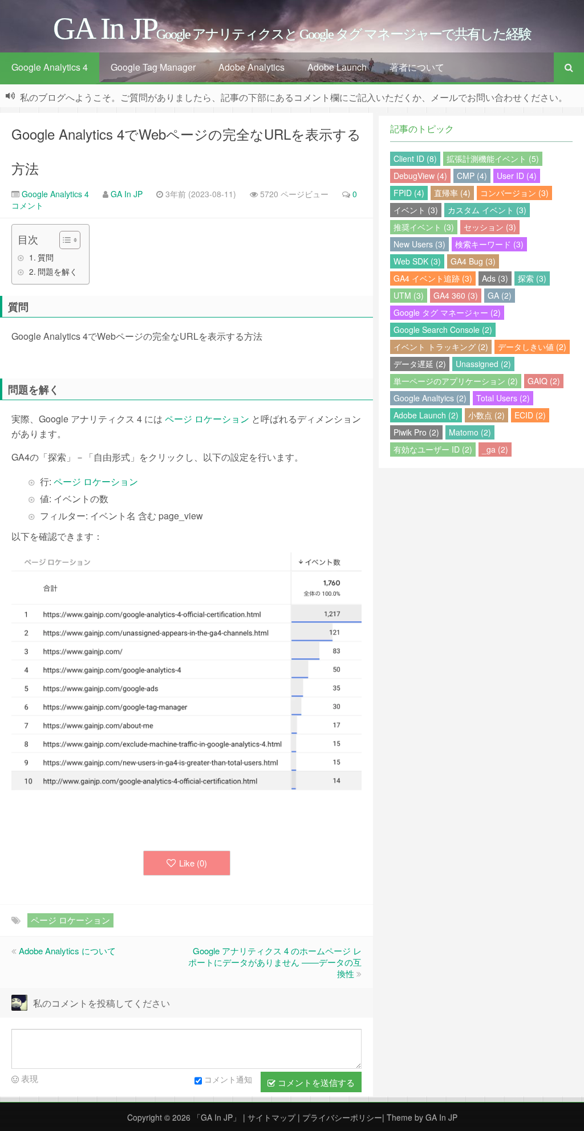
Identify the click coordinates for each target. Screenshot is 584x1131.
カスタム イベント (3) (487, 209)
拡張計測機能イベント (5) (493, 158)
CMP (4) (472, 175)
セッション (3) (490, 227)
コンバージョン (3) (514, 192)
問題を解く (58, 271)
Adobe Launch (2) (426, 415)
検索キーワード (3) (489, 244)
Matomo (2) (470, 432)
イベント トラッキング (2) (441, 346)
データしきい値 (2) (532, 346)
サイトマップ (273, 1117)
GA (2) (500, 295)
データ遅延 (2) (420, 363)
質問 (46, 257)
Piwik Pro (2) (416, 432)
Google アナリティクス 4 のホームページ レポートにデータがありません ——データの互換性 (275, 962)
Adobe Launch (337, 67)
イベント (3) (416, 209)
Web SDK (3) (417, 261)
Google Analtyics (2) (430, 398)
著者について (417, 67)
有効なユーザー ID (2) (433, 449)
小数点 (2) (486, 415)
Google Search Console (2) (443, 329)
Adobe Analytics (251, 67)
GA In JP (127, 194)
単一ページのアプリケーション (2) (456, 381)
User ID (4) (517, 175)
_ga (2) (495, 449)
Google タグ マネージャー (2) (447, 312)
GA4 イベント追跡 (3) (433, 278)
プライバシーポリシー (342, 1117)
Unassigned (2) (483, 363)
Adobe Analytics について (67, 951)
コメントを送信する (315, 1082)
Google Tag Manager (153, 67)
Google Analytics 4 (49, 67)
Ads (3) (495, 278)
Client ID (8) (415, 158)
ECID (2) (530, 415)
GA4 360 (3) (455, 295)
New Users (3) (419, 244)
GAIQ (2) (544, 381)
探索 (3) (532, 278)
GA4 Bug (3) (473, 261)
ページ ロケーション (207, 418)
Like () (193, 863)
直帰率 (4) (452, 192)
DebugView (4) (420, 175)
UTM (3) (409, 295)
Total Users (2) (503, 398)
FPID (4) (409, 192)
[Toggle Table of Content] (64, 240)
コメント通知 (228, 1079)
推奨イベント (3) (424, 227)
